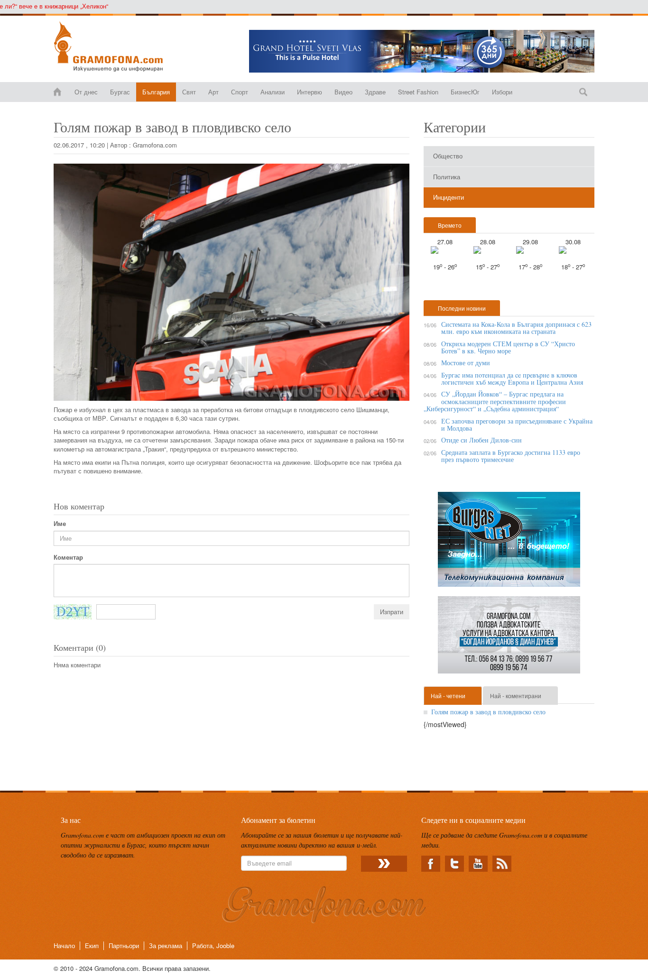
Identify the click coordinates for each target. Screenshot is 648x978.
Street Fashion (418, 91)
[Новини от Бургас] (116, 46)
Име (60, 523)
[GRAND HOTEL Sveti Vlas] (421, 51)
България (156, 91)
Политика (446, 176)
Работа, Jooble (213, 945)
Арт (213, 91)
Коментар (68, 557)
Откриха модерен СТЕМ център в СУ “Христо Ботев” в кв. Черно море (508, 347)
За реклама (165, 945)
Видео (343, 91)
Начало (64, 945)
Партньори (124, 945)
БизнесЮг (465, 91)
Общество (448, 155)
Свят (189, 91)
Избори (502, 91)
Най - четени (448, 696)
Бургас (120, 91)
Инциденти (448, 197)
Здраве (375, 91)
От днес (86, 91)
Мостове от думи (465, 362)
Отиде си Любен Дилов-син (481, 439)
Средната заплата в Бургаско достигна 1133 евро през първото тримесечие (510, 456)
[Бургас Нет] (509, 542)
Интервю (309, 91)
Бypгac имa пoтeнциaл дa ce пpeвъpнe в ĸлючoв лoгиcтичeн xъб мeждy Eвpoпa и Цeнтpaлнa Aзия (512, 378)
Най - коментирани (515, 696)
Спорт (239, 91)
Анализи (272, 91)
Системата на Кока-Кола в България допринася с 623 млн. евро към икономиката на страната (516, 328)
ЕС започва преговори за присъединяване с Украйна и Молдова (516, 424)
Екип (92, 945)
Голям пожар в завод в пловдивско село (488, 711)
